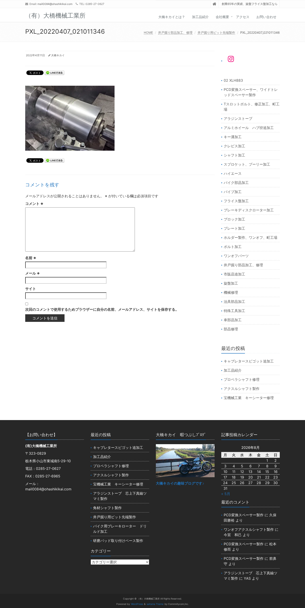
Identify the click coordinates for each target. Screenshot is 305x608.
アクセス (242, 17)
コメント (34, 203)
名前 (30, 258)
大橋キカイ (58, 55)
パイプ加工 (233, 191)
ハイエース (233, 173)
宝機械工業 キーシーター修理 (249, 398)
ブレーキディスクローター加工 (249, 210)
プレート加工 (234, 228)
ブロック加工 (234, 219)
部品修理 (231, 329)
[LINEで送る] (54, 72)
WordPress (137, 604)
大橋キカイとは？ (171, 17)
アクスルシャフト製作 (241, 388)
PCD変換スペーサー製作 (243, 515)
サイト (30, 288)
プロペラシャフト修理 (241, 379)
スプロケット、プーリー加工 (247, 164)
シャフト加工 (234, 155)
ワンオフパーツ (236, 256)
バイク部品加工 (236, 182)
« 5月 (225, 493)
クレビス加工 (234, 146)
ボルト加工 (233, 246)
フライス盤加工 (236, 201)
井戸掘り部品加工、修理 (175, 32)
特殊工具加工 (234, 310)
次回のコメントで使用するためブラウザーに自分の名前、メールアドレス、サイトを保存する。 (102, 309)
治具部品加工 (234, 301)
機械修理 (231, 292)
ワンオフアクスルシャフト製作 (249, 529)
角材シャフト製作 (107, 508)
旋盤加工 (231, 283)
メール (32, 273)
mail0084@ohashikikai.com (55, 4)
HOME (148, 32)
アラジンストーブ (238, 118)
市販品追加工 (234, 274)
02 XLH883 (233, 80)
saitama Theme (155, 604)
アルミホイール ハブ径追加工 (249, 127)
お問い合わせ (266, 17)
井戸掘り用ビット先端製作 (216, 32)
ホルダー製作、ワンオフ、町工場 (250, 237)
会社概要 (222, 17)
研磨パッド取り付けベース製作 (118, 540)
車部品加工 (233, 320)
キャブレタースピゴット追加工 (249, 361)
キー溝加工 (233, 137)
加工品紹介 (200, 17)
